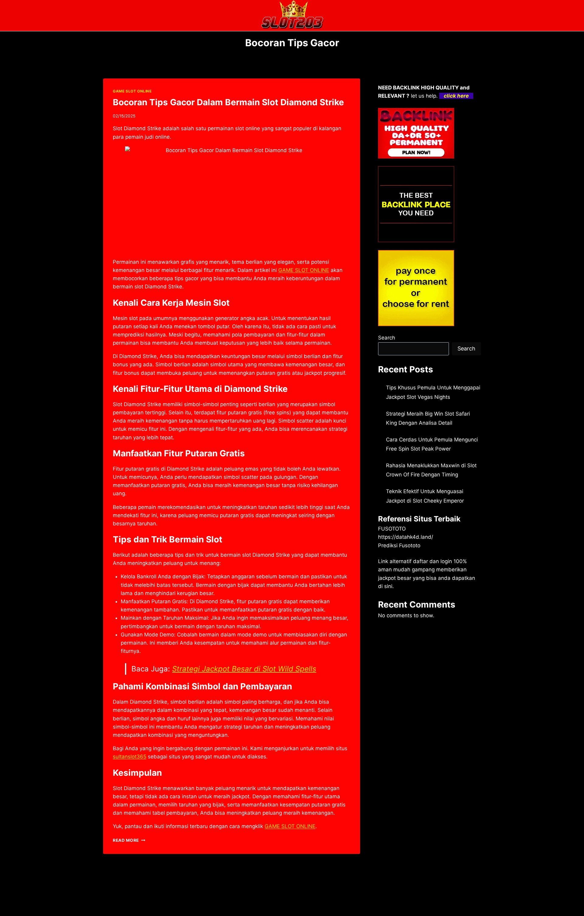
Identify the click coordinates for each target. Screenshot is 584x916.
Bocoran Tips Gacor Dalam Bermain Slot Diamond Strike (228, 102)
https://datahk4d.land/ (405, 537)
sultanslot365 (129, 757)
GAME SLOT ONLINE (132, 91)
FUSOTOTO (392, 529)
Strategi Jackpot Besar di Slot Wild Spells (244, 668)
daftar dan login (432, 561)
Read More (129, 840)
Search (386, 338)
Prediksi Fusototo (399, 545)
